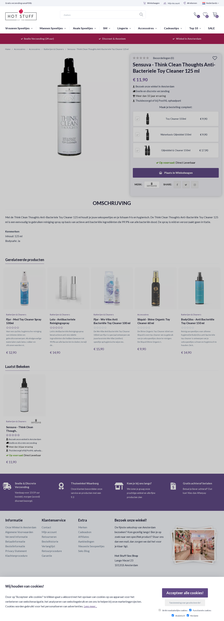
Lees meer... (90, 606)
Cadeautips (172, 28)
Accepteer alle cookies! (185, 593)
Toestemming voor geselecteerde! (185, 603)
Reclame (194, 616)
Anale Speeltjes (83, 28)
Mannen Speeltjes (51, 28)
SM (105, 28)
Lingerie (122, 28)
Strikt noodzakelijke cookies (174, 610)
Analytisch (180, 616)
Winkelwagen (153, 3)
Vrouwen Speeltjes (17, 28)
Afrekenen (192, 3)
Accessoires (146, 28)
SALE (211, 28)
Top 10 (193, 28)
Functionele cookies (202, 610)
